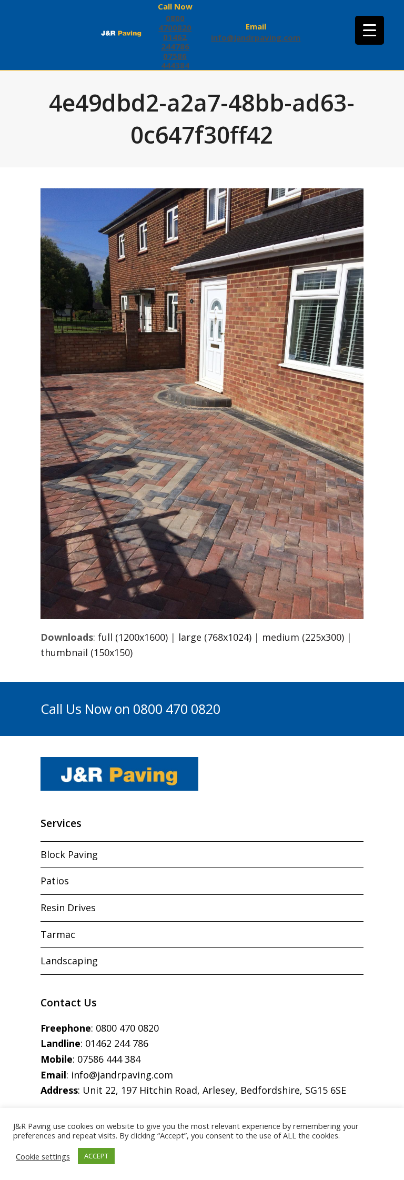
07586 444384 (175, 60)
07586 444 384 (108, 1059)
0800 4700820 (174, 23)
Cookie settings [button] (43, 1156)
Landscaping (69, 960)
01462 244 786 (116, 1043)
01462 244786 (175, 42)
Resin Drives (68, 907)
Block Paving (69, 854)
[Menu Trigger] (369, 30)
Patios (55, 880)
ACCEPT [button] (96, 1156)
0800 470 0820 (127, 1028)
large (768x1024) (214, 637)
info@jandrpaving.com (255, 37)
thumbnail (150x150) (87, 652)
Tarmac (58, 934)
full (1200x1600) (133, 637)
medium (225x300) (303, 637)
